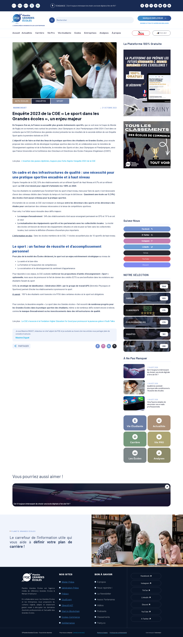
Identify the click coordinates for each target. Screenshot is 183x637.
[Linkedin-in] (156, 6)
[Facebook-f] (142, 6)
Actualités (27, 33)
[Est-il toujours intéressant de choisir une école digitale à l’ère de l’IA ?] (134, 371)
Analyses (104, 33)
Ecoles (77, 33)
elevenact (158, 632)
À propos (116, 33)
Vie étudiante (64, 33)
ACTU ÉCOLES (21, 101)
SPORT (60, 101)
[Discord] (169, 6)
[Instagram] (151, 6)
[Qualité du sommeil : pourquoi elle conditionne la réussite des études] (134, 387)
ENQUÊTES (41, 101)
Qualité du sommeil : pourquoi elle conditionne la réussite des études (158, 388)
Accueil (16, 33)
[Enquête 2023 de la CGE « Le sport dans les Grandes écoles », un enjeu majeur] (97, 346)
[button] (27, 33)
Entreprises (90, 33)
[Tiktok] (165, 6)
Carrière (39, 33)
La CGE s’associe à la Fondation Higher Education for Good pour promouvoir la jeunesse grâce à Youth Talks (68, 321)
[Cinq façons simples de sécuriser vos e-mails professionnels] (134, 403)
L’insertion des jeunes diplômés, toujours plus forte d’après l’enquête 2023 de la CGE (58, 161)
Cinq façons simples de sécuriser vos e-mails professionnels (156, 404)
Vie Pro (51, 33)
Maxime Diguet (20, 108)
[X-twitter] (147, 6)
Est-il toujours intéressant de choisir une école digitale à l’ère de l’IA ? (91, 6)
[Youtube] (160, 6)
